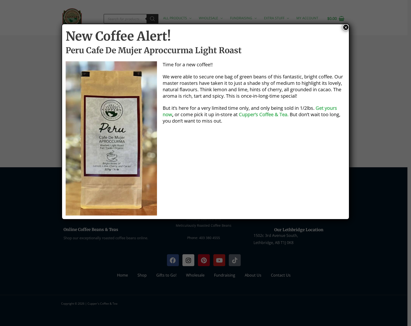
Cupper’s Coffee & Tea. (264, 114)
